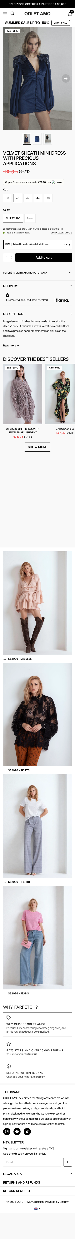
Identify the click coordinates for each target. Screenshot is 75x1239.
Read (9, 345)
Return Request (16, 1191)
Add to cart (44, 257)
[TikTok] (27, 1131)
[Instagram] (6, 1131)
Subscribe (67, 1162)
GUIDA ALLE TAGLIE (61, 232)
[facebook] (17, 1131)
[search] (12, 13)
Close (37, 1174)
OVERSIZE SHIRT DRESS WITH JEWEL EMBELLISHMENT (22, 430)
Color (6, 209)
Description (13, 314)
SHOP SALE (60, 22)
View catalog (5, 13)
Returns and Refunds (21, 1182)
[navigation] (27, 139)
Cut (5, 189)
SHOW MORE (37, 447)
